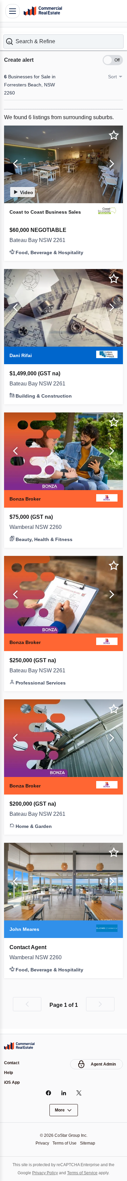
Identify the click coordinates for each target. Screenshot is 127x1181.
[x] (78, 1093)
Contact (12, 1062)
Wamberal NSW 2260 (37, 531)
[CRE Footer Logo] (19, 1045)
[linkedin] (63, 1093)
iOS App (12, 1082)
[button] (63, 37)
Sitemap (89, 1143)
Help (9, 1072)
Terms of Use (64, 1143)
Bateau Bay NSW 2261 (38, 244)
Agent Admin (102, 1063)
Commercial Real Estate (42, 11)
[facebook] (48, 1093)
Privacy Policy (43, 1172)
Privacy (40, 1143)
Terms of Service (83, 1172)
